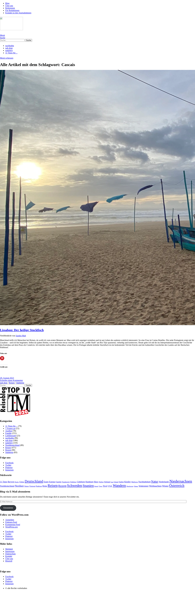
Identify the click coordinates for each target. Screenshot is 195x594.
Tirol (105, 486)
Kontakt (8, 556)
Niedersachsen (180, 481)
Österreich (176, 486)
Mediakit (9, 549)
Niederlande (164, 482)
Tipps (100, 486)
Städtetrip (20, 383)
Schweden (74, 485)
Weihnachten (155, 486)
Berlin (17, 482)
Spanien (88, 486)
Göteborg (81, 482)
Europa (52, 482)
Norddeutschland (12, 445)
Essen (46, 482)
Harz (96, 481)
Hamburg (89, 482)
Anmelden (9, 520)
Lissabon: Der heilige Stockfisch (22, 330)
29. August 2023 (7, 378)
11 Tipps (3, 482)
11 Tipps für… (11, 53)
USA (110, 486)
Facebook (9, 463)
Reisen (12, 383)
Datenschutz (10, 554)
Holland (107, 482)
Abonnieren (8, 508)
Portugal (32, 486)
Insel (112, 482)
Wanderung (129, 486)
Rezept (8, 450)
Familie (8, 433)
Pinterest (8, 467)
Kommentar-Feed (12, 524)
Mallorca (134, 482)
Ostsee (26, 486)
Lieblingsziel (10, 436)
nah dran (9, 48)
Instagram (9, 470)
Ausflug (8, 431)
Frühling (73, 482)
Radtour (39, 486)
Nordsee (19, 485)
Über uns (9, 6)
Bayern (11, 481)
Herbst (101, 482)
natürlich (9, 50)
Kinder (127, 481)
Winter (165, 486)
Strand (96, 486)
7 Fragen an (10, 428)
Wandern (119, 485)
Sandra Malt (21, 336)
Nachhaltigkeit (144, 482)
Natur (154, 481)
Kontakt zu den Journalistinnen (18, 13)
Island (116, 482)
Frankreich (66, 482)
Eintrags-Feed (11, 522)
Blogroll (8, 561)
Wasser (136, 486)
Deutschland (34, 481)
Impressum (9, 551)
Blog (7, 3)
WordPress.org (11, 527)
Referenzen (10, 8)
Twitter (8, 465)
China (21, 482)
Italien (121, 482)
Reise (44, 486)
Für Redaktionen (12, 10)
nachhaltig (9, 46)
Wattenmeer (144, 486)
